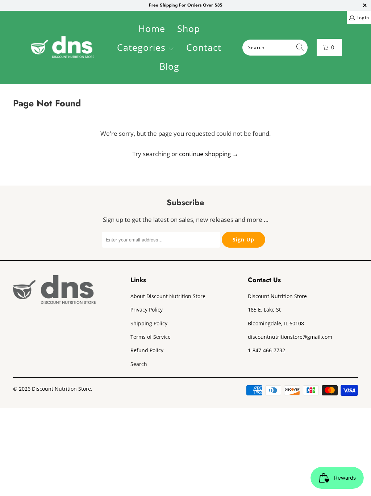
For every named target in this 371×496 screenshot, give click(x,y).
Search (138, 364)
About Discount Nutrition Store (167, 296)
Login (363, 18)
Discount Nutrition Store (61, 388)
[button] (145, 48)
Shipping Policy (148, 323)
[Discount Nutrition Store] (62, 47)
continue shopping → (208, 154)
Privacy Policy (146, 309)
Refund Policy (146, 350)
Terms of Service (150, 336)
